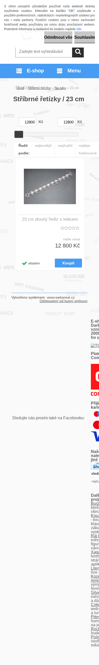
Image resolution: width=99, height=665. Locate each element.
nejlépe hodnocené (88, 149)
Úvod (20, 88)
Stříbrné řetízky (39, 88)
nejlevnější (43, 145)
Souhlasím (84, 37)
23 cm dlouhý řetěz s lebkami (50, 219)
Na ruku (60, 88)
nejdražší (65, 145)
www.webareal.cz (61, 297)
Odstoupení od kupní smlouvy (64, 301)
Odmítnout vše (58, 37)
